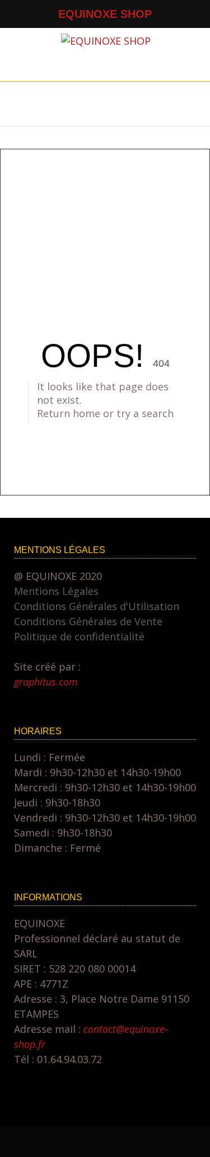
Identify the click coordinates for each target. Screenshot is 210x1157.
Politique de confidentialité (79, 636)
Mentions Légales (56, 591)
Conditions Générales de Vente (88, 621)
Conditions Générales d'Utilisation (96, 606)
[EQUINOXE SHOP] (106, 41)
